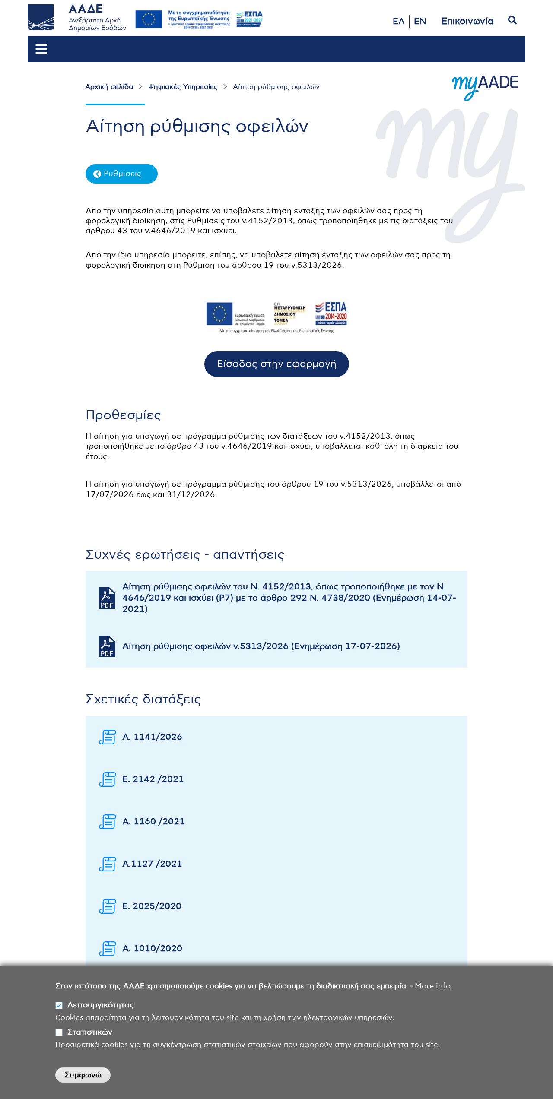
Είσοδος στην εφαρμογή (277, 364)
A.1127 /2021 (152, 864)
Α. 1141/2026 (152, 737)
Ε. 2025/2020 (151, 906)
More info (433, 986)
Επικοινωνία (468, 21)
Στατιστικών (89, 1032)
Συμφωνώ (83, 1075)
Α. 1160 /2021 (153, 821)
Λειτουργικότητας (100, 1005)
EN (420, 21)
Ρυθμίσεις (122, 174)
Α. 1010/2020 (152, 948)
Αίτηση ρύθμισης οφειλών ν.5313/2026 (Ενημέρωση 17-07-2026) (261, 646)
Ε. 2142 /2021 (153, 779)
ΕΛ (399, 21)
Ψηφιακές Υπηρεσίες (183, 86)
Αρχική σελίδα (109, 86)
